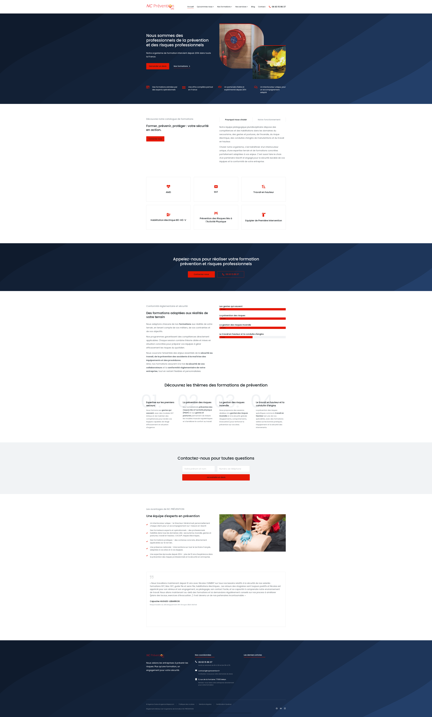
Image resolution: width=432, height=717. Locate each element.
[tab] (236, 119)
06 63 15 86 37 (232, 274)
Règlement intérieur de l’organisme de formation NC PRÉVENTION (170, 709)
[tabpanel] (252, 144)
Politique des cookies (186, 704)
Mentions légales (205, 704)
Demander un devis (157, 66)
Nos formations (181, 66)
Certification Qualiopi (224, 704)
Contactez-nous (155, 139)
